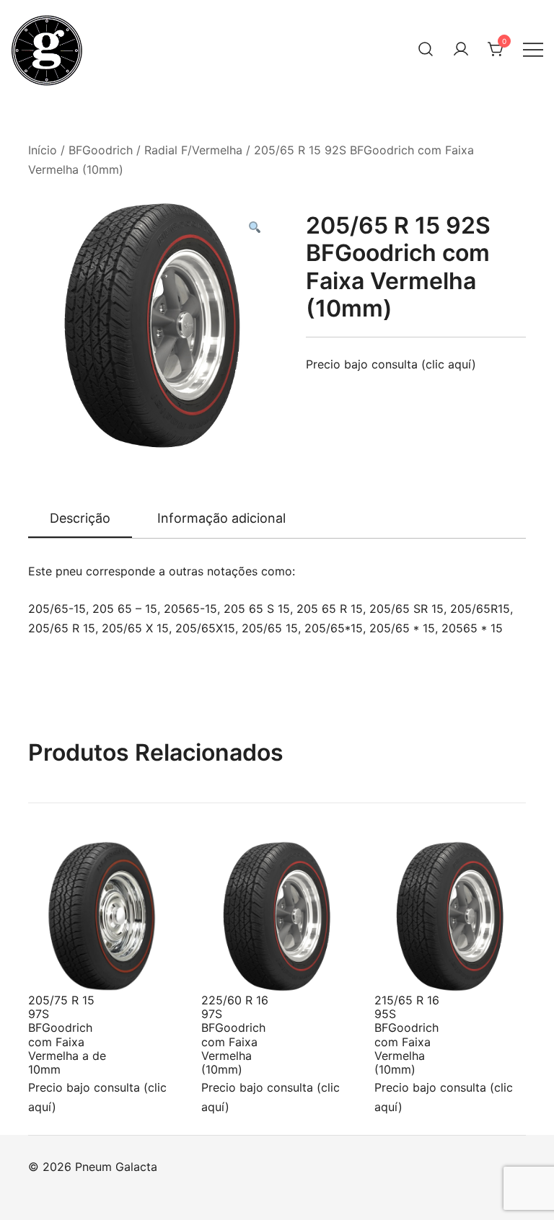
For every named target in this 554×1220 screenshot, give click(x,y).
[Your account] (461, 49)
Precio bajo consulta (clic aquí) (391, 364)
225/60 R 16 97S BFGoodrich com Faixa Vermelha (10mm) (234, 1035)
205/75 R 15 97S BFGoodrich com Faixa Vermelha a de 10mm (67, 1035)
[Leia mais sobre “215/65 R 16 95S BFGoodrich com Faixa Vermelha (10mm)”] (409, 965)
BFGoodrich (101, 150)
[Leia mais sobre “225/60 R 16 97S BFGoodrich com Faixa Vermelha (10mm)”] (235, 965)
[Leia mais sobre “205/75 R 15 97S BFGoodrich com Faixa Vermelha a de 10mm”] (62, 965)
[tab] (80, 519)
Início (42, 150)
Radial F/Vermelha (193, 150)
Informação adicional (221, 518)
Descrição (80, 518)
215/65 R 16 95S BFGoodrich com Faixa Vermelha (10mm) (406, 1035)
